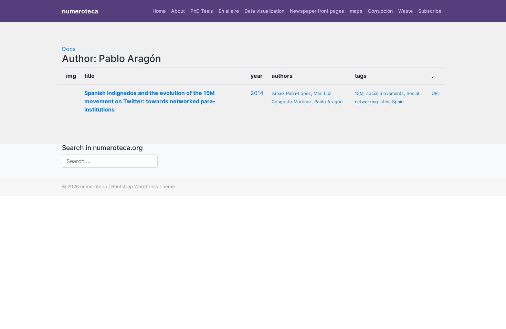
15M (359, 93)
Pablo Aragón (328, 101)
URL (436, 93)
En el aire (229, 11)
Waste (405, 11)
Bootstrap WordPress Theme (143, 186)
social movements (385, 93)
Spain (397, 101)
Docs (68, 48)
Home (159, 11)
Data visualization (264, 11)
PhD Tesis (201, 11)
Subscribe (429, 11)
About (178, 11)
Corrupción (380, 11)
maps (356, 11)
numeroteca (80, 11)
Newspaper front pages (317, 11)
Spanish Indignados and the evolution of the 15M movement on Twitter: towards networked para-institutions (149, 101)
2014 (257, 92)
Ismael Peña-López (291, 93)
